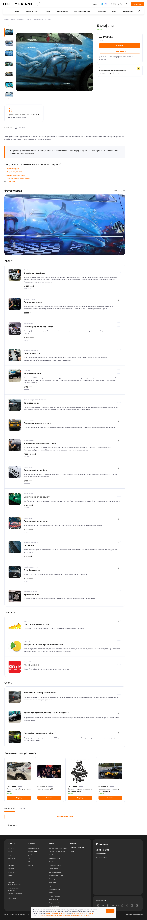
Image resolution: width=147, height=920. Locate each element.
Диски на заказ (54, 906)
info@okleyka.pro (101, 853)
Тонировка (52, 882)
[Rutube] (103, 905)
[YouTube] (117, 905)
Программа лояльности (15, 855)
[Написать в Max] (106, 4)
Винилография (32, 851)
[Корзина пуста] (127, 4)
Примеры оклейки (77, 848)
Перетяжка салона (55, 865)
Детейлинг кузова (54, 862)
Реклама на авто (54, 899)
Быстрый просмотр (19, 778)
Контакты (11, 848)
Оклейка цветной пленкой (57, 851)
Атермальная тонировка (16, 175)
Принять (110, 911)
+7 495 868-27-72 (115, 4)
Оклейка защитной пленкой (58, 848)
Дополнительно (21, 128)
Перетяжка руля (13, 169)
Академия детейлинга (56, 903)
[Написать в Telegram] (102, 4)
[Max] (132, 905)
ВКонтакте (22, 808)
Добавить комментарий (65, 816)
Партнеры (11, 868)
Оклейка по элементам (56, 855)
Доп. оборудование (55, 889)
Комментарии (9, 808)
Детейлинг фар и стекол (56, 875)
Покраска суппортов (14, 172)
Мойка (51, 892)
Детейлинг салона (54, 858)
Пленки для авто (33, 848)
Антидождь (11, 181)
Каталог (31, 844)
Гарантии (10, 875)
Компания (11, 844)
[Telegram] (113, 905)
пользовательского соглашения (82, 913)
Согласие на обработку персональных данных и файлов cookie (15, 896)
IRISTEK (30, 865)
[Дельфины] (54, 62)
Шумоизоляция (33, 862)
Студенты (11, 862)
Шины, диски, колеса (55, 872)
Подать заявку (137, 4)
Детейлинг (31, 855)
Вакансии (11, 872)
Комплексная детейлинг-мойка (18, 178)
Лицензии (11, 865)
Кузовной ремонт (54, 896)
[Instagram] (108, 905)
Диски (30, 858)
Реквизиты (11, 879)
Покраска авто (53, 868)
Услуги (51, 844)
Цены (72, 851)
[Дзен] (127, 905)
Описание (8, 128)
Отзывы (10, 851)
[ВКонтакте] (98, 905)
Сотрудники (11, 858)
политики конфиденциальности (55, 913)
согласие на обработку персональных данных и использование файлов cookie (63, 915)
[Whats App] (122, 905)
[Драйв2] (137, 905)
